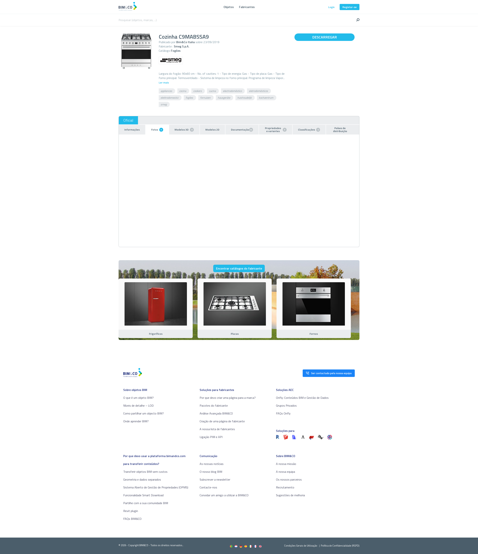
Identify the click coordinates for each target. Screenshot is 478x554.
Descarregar (324, 37)
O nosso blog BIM (211, 471)
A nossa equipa (285, 471)
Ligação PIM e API (211, 437)
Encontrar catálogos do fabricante (239, 268)
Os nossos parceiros (289, 479)
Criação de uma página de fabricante (222, 421)
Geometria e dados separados (142, 479)
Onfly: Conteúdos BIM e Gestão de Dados (302, 397)
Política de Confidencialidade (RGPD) (340, 545)
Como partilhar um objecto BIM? (143, 413)
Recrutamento (285, 487)
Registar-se (349, 7)
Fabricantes (247, 7)
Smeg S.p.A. (181, 46)
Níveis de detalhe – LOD (138, 405)
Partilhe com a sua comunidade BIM (145, 503)
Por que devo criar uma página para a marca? (228, 397)
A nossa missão (286, 464)
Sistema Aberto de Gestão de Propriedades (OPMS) (155, 487)
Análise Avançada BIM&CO (216, 413)
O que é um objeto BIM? (138, 397)
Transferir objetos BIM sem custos (145, 471)
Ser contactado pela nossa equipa (331, 373)
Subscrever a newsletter (215, 479)
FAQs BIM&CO (132, 518)
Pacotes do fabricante (214, 405)
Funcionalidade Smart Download (143, 495)
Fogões (176, 50)
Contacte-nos (208, 487)
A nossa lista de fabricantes (217, 429)
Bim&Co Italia (185, 42)
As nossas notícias (212, 464)
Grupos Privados (286, 405)
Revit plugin (130, 511)
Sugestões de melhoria (290, 495)
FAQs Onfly (283, 413)
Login (331, 7)
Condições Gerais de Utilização (301, 545)
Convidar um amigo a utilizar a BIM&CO (224, 495)
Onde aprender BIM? (136, 421)
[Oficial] (128, 120)
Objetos (229, 7)
